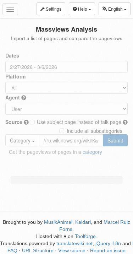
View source (71, 250)
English (116, 9)
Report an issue (108, 250)
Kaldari (83, 222)
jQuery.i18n (108, 243)
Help (82, 9)
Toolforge (85, 236)
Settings (53, 9)
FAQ (12, 250)
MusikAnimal (58, 222)
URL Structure (38, 250)
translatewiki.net (74, 243)
